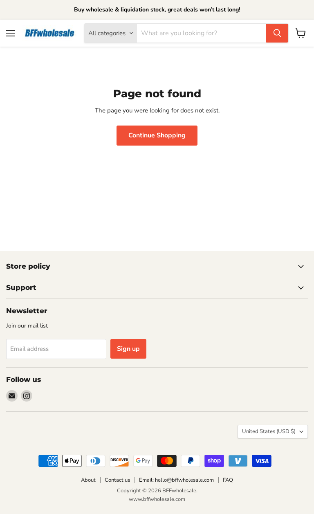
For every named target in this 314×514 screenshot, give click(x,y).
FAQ (228, 480)
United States (269, 431)
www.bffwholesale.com (157, 499)
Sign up (128, 348)
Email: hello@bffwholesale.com (176, 480)
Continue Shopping (157, 135)
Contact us (117, 480)
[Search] (277, 33)
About (88, 480)
